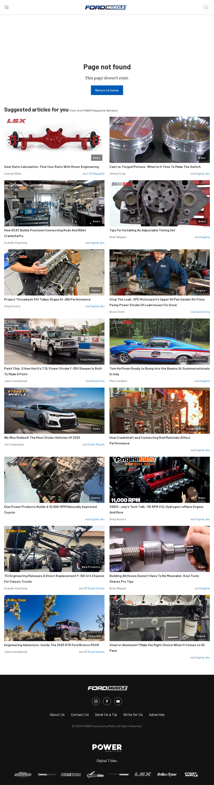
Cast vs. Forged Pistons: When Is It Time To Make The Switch (155, 167)
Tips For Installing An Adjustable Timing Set (142, 230)
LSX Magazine (95, 173)
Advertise (156, 714)
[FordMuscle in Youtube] (118, 701)
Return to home (107, 90)
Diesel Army (202, 311)
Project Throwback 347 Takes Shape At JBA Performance (47, 299)
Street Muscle (95, 444)
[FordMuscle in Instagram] (96, 701)
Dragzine (204, 237)
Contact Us (80, 714)
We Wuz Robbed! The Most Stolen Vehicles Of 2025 (42, 437)
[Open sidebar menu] (6, 7)
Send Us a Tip (106, 714)
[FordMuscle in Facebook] (107, 701)
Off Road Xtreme (93, 588)
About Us (57, 714)
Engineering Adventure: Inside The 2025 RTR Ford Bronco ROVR (51, 645)
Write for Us (133, 714)
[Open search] (206, 7)
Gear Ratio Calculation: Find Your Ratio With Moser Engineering (51, 167)
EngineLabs (202, 173)
